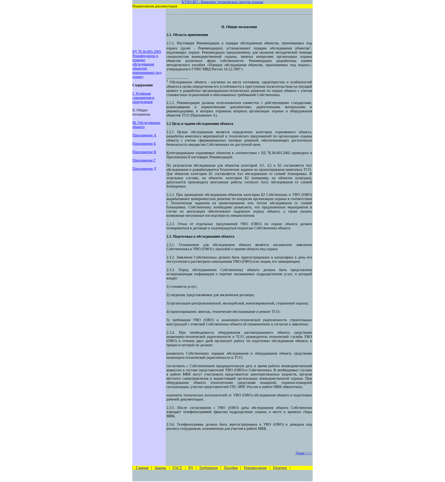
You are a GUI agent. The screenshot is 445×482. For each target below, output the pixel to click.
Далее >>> (304, 453)
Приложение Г (144, 160)
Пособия (231, 468)
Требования (208, 468)
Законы (160, 468)
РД (190, 468)
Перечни (280, 468)
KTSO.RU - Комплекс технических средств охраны (222, 2)
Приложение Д (144, 169)
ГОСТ (177, 468)
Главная (141, 468)
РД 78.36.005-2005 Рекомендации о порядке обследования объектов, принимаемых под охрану (147, 64)
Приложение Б (144, 144)
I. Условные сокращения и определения (143, 97)
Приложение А (144, 135)
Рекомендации (255, 468)
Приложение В (144, 152)
